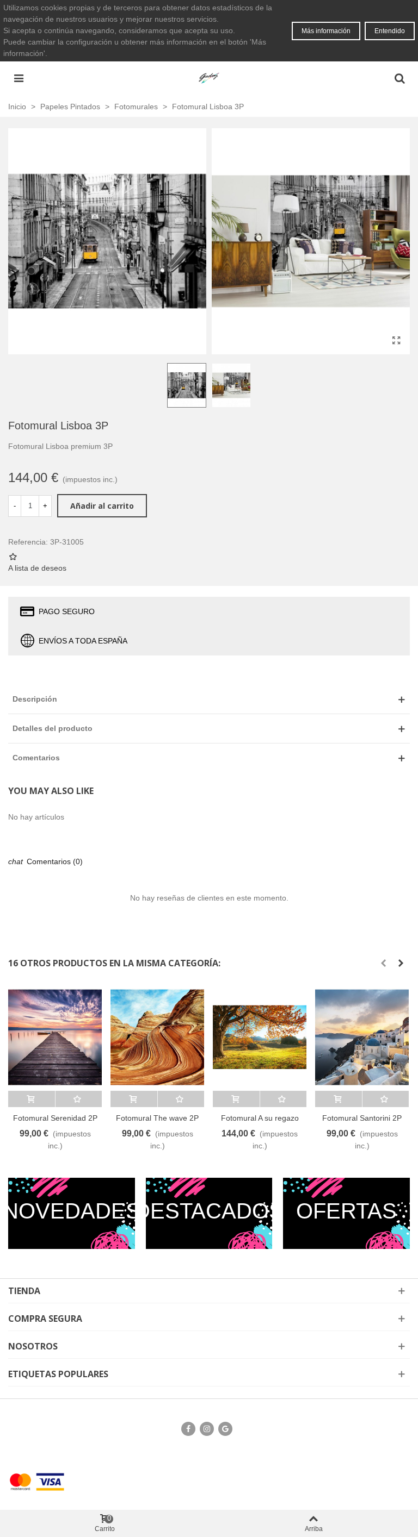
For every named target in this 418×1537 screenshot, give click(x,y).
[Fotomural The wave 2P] (157, 1037)
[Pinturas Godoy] (209, 78)
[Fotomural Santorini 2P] (362, 1037)
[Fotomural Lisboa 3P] (396, 341)
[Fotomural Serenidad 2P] (55, 1037)
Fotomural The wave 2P (157, 1118)
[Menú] (18, 77)
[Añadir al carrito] (32, 1099)
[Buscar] (399, 77)
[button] (383, 963)
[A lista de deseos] (79, 1099)
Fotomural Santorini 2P (362, 1118)
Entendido (389, 31)
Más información (326, 31)
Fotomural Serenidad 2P (55, 1118)
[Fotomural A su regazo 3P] (259, 1037)
